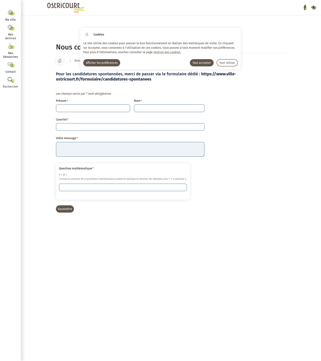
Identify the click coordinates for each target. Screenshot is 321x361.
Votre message (66, 138)
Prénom (61, 100)
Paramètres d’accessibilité (314, 7)
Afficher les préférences (102, 63)
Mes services (10, 36)
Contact (10, 71)
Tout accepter (201, 63)
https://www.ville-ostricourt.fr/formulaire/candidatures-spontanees (146, 76)
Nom (137, 100)
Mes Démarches (10, 55)
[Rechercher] (10, 83)
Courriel (61, 119)
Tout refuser (227, 63)
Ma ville (10, 19)
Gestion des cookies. (167, 52)
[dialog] (160, 48)
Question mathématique (75, 168)
